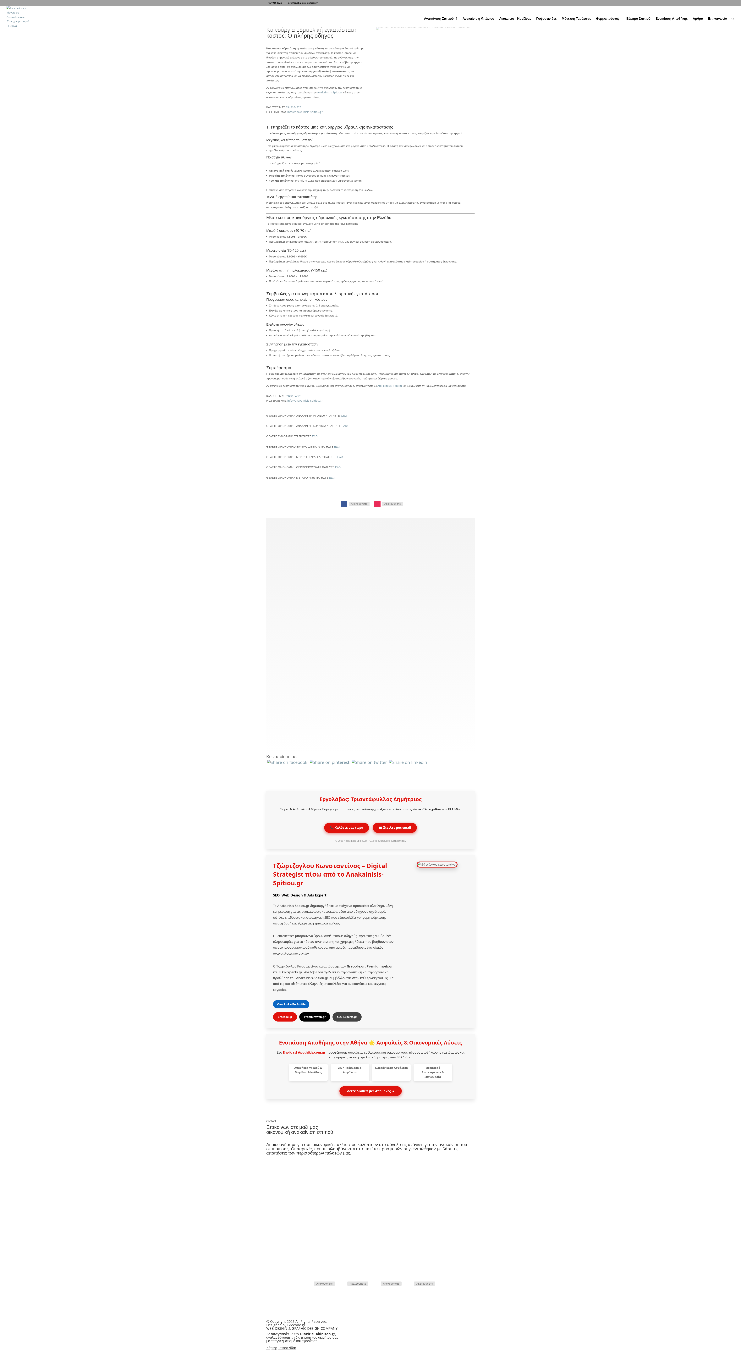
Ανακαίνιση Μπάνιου (478, 19)
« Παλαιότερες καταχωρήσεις (308, 726)
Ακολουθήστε (359, 503)
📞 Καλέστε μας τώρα (346, 827)
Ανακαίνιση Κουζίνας (515, 19)
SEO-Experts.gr (347, 1017)
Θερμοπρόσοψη (608, 19)
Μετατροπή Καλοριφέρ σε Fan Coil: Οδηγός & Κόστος (342, 677)
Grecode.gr (285, 1017)
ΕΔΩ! (344, 415)
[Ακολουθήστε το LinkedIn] (409, 1284)
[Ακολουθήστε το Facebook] (344, 504)
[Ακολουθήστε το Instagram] (377, 504)
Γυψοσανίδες (546, 19)
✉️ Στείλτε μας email (395, 827)
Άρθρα (698, 19)
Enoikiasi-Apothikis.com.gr (304, 1052)
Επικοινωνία (717, 19)
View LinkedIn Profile (291, 1004)
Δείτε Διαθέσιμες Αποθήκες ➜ (370, 1091)
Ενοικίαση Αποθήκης (672, 19)
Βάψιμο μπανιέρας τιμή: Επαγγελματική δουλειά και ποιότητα (356, 617)
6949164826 (275, 2)
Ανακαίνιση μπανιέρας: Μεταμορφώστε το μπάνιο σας (346, 557)
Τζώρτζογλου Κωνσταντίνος (317, 866)
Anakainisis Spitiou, (330, 92)
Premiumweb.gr (315, 1017)
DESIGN (281, 1328)
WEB (270, 1328)
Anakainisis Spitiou (390, 386)
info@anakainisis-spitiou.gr (305, 112)
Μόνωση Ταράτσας (576, 19)
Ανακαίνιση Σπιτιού (439, 19)
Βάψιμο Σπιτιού (638, 19)
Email (425, 1193)
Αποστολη (461, 1265)
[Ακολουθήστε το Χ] (376, 1284)
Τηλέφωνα (315, 1193)
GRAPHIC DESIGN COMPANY (315, 1328)
